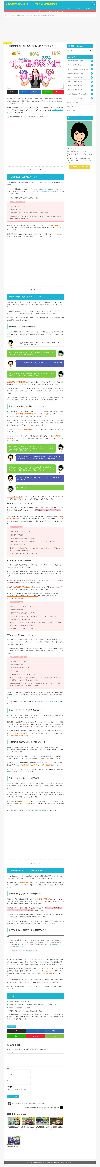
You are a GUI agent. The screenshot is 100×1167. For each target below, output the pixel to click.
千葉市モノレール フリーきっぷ (46, 701)
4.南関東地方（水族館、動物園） (75, 73)
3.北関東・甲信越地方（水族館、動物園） (78, 69)
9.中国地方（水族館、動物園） (75, 98)
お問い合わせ (78, 8)
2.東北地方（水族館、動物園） (75, 65)
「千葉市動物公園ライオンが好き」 (49, 191)
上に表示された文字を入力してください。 (17, 1089)
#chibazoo (55, 944)
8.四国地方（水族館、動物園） (75, 89)
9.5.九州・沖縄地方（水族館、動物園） (77, 94)
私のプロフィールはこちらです (79, 166)
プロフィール (69, 8)
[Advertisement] (50, 29)
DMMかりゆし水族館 (72, 102)
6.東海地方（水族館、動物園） (75, 81)
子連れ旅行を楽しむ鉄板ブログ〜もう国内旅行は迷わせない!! (34, 3)
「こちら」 (34, 923)
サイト (8, 1080)
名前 (9, 1068)
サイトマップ (87, 8)
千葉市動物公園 (12, 1026)
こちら (45, 986)
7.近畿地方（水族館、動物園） (75, 85)
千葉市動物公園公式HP (42, 810)
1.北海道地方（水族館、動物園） (75, 60)
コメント (10, 1052)
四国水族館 (70, 106)
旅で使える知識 (71, 110)
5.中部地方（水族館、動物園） (75, 77)
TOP (63, 8)
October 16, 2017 (33, 950)
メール (9, 1074)
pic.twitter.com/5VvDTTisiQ (17, 946)
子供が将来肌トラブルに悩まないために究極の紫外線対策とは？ (50, 11)
